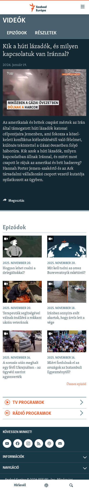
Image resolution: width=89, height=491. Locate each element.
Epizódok (17, 33)
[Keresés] (71, 485)
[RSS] (38, 443)
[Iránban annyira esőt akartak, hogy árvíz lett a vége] (66, 292)
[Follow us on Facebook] (17, 443)
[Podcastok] (46, 485)
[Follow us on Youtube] (7, 443)
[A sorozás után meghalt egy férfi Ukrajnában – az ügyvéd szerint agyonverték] (22, 341)
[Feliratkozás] (59, 443)
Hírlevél (20, 485)
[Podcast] (49, 443)
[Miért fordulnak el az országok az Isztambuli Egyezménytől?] (66, 341)
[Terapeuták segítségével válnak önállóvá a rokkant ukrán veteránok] (22, 292)
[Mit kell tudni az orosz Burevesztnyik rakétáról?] (66, 246)
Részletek (45, 33)
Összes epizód (76, 384)
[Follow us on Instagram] (28, 443)
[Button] (13, 201)
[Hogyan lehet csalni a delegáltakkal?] (22, 246)
